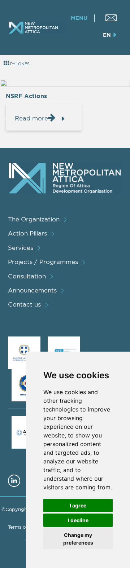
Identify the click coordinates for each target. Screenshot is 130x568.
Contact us (24, 304)
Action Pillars (27, 233)
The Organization (34, 219)
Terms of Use (23, 526)
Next (124, 118)
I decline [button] (78, 520)
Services (20, 247)
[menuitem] (111, 17)
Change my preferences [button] (78, 539)
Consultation (27, 276)
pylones (19, 64)
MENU (79, 18)
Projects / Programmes (43, 261)
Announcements (32, 290)
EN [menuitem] (107, 35)
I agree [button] (78, 505)
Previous (6, 118)
